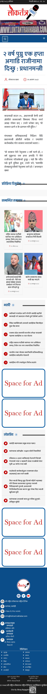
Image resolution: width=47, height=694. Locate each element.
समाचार (27, 652)
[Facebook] (19, 596)
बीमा (4, 667)
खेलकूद (27, 670)
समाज (27, 655)
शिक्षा (4, 661)
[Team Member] (2, 623)
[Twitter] (23, 596)
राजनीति (5, 655)
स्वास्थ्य (27, 658)
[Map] (2, 606)
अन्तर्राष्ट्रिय (28, 667)
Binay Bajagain (23, 689)
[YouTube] (28, 596)
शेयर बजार (28, 664)
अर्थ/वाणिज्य (7, 664)
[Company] (2, 601)
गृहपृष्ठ (5, 652)
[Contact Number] (2, 611)
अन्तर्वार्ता (6, 670)
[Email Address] (2, 616)
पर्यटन (5, 658)
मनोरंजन (27, 661)
